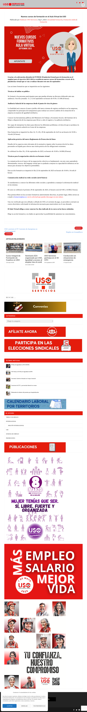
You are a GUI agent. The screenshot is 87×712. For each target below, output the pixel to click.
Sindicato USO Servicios (28, 20)
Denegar (24, 706)
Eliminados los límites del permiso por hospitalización (25, 392)
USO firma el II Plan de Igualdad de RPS (22, 371)
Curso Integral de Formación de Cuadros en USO (13, 257)
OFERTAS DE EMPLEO (12, 434)
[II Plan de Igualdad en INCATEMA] (8, 366)
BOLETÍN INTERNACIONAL (16, 425)
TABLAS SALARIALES (12, 417)
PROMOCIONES (10, 438)
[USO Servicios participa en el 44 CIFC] (53, 248)
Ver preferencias (39, 706)
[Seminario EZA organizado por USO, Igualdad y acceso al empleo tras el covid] (34, 248)
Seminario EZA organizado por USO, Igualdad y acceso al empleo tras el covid (33, 259)
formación (43, 22)
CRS (7, 429)
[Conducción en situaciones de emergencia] (72, 248)
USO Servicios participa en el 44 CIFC (51, 257)
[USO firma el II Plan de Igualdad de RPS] (8, 373)
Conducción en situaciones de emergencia (69, 257)
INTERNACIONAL (11, 421)
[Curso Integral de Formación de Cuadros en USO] (14, 248)
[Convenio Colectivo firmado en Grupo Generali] (8, 380)
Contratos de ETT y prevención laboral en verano (24, 385)
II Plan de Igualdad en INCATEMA (20, 364)
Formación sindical (70, 20)
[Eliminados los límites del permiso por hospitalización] (8, 393)
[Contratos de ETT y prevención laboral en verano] (8, 386)
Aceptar (9, 706)
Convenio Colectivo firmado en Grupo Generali (23, 378)
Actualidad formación (55, 20)
